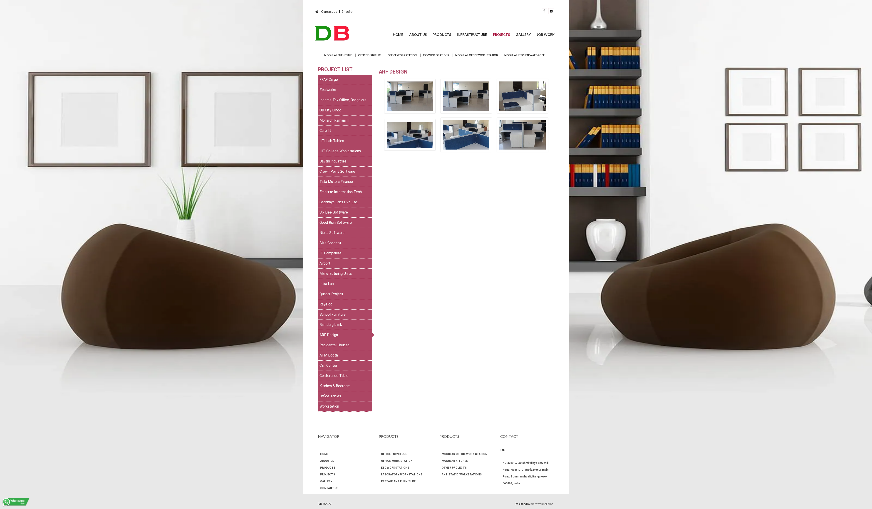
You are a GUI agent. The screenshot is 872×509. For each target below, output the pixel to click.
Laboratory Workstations (401, 474)
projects (501, 34)
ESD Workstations (436, 55)
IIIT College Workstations (340, 151)
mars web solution (541, 504)
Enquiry (347, 11)
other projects (454, 467)
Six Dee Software (334, 212)
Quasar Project (331, 294)
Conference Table (334, 376)
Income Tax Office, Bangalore (343, 100)
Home (398, 34)
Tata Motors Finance (336, 182)
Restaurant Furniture (398, 481)
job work (546, 34)
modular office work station (476, 55)
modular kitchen (455, 460)
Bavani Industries (333, 161)
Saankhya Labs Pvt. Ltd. (339, 202)
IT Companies (331, 253)
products (442, 34)
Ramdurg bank (331, 324)
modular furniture (338, 55)
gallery (523, 34)
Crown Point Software (337, 171)
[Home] (317, 11)
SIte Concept (330, 243)
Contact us (329, 11)
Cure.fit (325, 130)
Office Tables (330, 396)
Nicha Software (332, 233)
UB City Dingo (330, 110)
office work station (402, 55)
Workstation (329, 406)
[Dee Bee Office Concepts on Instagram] (551, 10)
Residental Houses (334, 345)
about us (418, 34)
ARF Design (329, 335)
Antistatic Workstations (462, 474)
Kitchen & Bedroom (335, 386)
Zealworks (328, 90)
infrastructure (472, 34)
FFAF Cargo (329, 79)
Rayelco (326, 304)
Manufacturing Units (336, 273)
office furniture (369, 55)
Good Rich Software (336, 222)
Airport (325, 263)
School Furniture (333, 314)
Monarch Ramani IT (335, 120)
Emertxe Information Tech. (341, 192)
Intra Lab (327, 284)
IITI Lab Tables (332, 141)
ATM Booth (329, 355)
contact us (329, 488)
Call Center (328, 365)
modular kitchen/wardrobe (524, 55)
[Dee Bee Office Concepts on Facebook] (544, 10)
